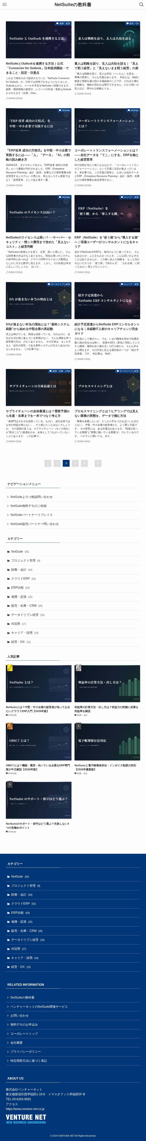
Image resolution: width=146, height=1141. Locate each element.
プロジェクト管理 (25, 560)
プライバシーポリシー (25, 1051)
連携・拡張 (21, 596)
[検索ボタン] (141, 4)
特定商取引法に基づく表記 (28, 1060)
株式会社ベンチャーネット (24, 1089)
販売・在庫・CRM (26, 605)
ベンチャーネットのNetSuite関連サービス (39, 1006)
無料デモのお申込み (24, 1024)
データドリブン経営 (27, 614)
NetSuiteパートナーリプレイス (31, 514)
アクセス (12, 1104)
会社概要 (16, 1042)
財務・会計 (21, 569)
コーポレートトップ (24, 1033)
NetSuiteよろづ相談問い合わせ (31, 496)
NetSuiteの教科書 (73, 4)
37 (98, 463)
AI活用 (18, 623)
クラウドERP (23, 578)
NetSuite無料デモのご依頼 (28, 505)
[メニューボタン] (4, 4)
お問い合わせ (19, 1015)
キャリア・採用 (24, 632)
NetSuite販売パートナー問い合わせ (34, 524)
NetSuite (20, 551)
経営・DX (21, 641)
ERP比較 (20, 587)
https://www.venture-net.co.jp (25, 1109)
